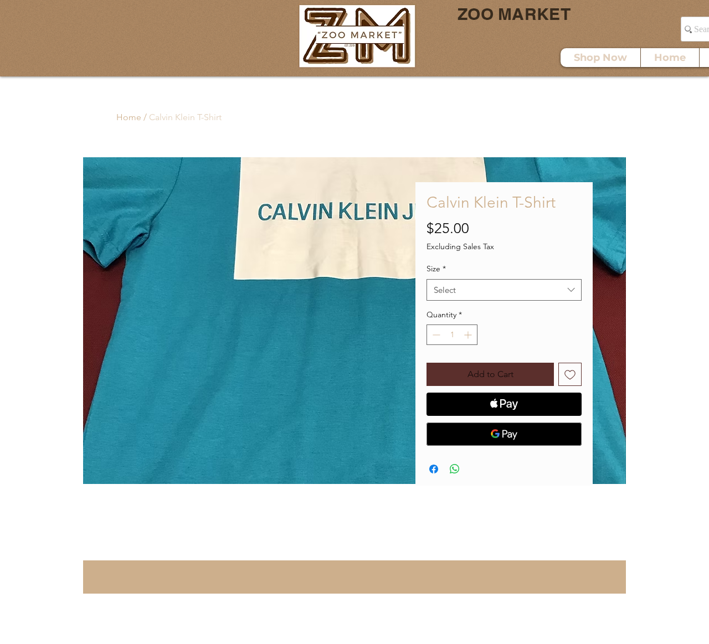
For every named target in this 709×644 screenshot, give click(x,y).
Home (128, 117)
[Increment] (469, 334)
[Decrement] (435, 334)
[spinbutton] (452, 334)
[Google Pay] (504, 434)
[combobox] (504, 290)
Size (436, 269)
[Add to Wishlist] (570, 374)
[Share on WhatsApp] (454, 469)
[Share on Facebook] (433, 469)
